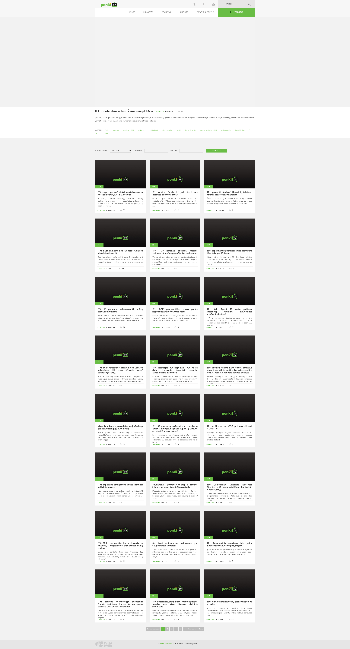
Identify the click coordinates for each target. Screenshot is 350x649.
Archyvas (166, 12)
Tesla (106, 130)
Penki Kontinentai (167, 644)
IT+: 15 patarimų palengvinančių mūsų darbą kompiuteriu (120, 310)
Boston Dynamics (190, 130)
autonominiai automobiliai (208, 130)
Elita (96, 133)
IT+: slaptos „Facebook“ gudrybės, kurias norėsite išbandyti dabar (175, 193)
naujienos (141, 130)
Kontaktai (183, 12)
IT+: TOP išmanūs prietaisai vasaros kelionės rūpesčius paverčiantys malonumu (175, 252)
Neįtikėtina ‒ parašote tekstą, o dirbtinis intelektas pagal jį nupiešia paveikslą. (175, 486)
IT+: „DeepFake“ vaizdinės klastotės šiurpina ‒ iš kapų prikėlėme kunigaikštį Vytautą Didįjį (229, 487)
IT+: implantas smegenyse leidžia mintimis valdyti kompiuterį (120, 486)
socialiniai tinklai (128, 130)
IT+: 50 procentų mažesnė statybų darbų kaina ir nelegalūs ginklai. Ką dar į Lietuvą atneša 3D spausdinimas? (175, 429)
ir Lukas (105, 133)
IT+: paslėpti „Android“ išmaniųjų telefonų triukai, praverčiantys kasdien (229, 193)
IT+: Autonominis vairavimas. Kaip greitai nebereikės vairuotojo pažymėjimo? (229, 544)
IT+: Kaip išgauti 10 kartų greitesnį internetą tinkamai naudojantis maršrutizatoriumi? (229, 312)
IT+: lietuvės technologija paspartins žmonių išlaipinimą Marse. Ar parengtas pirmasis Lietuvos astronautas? (120, 604)
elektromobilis (226, 130)
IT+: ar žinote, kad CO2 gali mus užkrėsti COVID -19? (229, 427)
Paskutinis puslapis (195, 629)
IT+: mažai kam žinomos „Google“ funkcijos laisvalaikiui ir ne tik (120, 252)
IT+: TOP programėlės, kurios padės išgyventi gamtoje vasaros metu (175, 310)
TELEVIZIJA (238, 12)
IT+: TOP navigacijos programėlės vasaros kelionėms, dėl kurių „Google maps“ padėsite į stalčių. (120, 370)
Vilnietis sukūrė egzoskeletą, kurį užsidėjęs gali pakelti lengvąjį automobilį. (120, 427)
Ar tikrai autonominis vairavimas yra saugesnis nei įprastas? (175, 544)
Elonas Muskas (240, 130)
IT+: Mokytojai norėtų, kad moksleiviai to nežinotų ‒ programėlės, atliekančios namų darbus (120, 546)
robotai (179, 130)
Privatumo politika (205, 12)
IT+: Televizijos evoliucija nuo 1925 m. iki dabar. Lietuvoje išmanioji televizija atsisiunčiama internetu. (175, 370)
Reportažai (148, 12)
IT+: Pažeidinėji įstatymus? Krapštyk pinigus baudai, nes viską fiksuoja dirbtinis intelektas (175, 604)
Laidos (132, 12)
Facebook (116, 130)
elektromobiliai (167, 130)
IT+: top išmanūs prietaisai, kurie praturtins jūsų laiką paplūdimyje (229, 252)
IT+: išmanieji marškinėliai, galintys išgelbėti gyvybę (229, 603)
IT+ (250, 130)
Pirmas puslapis (153, 629)
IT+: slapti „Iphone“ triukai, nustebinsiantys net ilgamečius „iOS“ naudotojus (120, 193)
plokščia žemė (153, 130)
